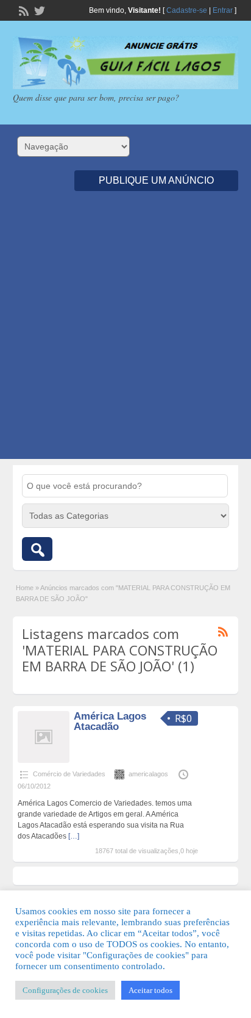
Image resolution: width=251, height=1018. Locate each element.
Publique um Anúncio (156, 180)
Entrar (223, 10)
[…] (73, 836)
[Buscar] (37, 549)
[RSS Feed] (22, 10)
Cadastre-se (186, 10)
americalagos (148, 774)
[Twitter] (38, 10)
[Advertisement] (125, 333)
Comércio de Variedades (69, 774)
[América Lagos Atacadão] (43, 760)
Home (25, 587)
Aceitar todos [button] (150, 990)
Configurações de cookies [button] (65, 990)
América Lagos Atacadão (110, 721)
